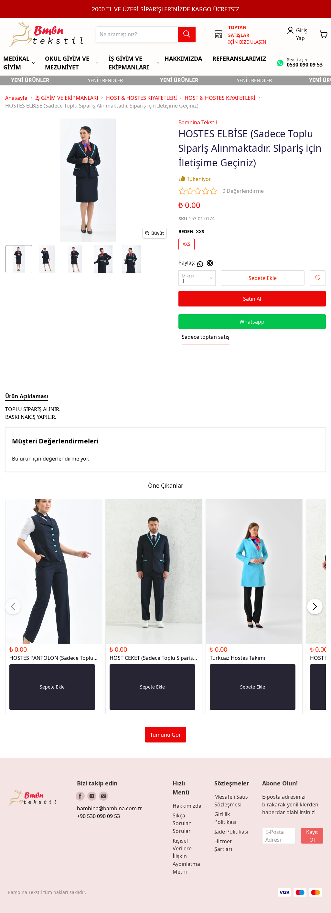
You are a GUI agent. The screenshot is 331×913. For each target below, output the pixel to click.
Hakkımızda (187, 805)
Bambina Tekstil (197, 122)
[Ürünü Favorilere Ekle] (318, 278)
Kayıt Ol (312, 835)
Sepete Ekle (263, 278)
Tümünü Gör (165, 734)
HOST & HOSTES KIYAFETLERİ (141, 97)
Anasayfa (16, 97)
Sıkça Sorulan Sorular (182, 823)
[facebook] (80, 796)
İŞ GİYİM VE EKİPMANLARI (66, 97)
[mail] (103, 796)
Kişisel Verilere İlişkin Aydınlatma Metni (186, 856)
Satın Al (252, 298)
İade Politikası (231, 831)
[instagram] (91, 796)
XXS (186, 244)
